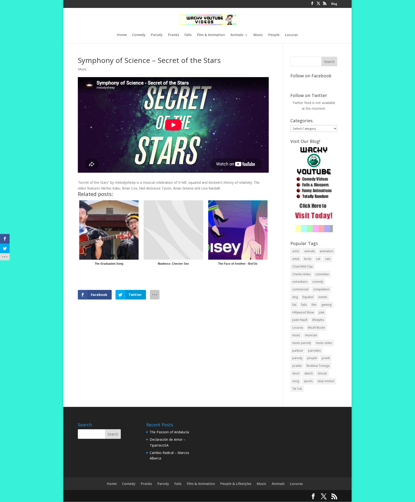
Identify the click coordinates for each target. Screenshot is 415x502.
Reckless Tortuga (318, 366)
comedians (299, 282)
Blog (334, 4)
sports (308, 381)
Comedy (139, 35)
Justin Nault (299, 320)
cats (327, 259)
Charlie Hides (301, 274)
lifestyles (318, 320)
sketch (308, 373)
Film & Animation (211, 35)
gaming (326, 305)
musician (311, 335)
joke (321, 312)
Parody (157, 35)
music (296, 335)
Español (308, 297)
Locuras (291, 35)
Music (258, 35)
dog (295, 297)
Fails (188, 35)
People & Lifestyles (235, 483)
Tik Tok (297, 389)
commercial (300, 289)
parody (297, 358)
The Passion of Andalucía (169, 432)
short (295, 373)
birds (307, 259)
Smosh (322, 373)
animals (309, 251)
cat (318, 259)
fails (304, 305)
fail (294, 305)
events (322, 297)
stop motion (325, 381)
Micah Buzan (316, 327)
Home (122, 35)
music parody (301, 343)
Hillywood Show (303, 312)
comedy (317, 282)
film (314, 305)
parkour (297, 351)
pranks (297, 366)
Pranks (173, 35)
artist (295, 259)
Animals (236, 35)
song (295, 381)
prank (326, 358)
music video (324, 343)
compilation (321, 289)
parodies (314, 351)
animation (326, 251)
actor (295, 251)
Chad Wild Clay (302, 266)
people (312, 358)
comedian (322, 274)
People (274, 35)
